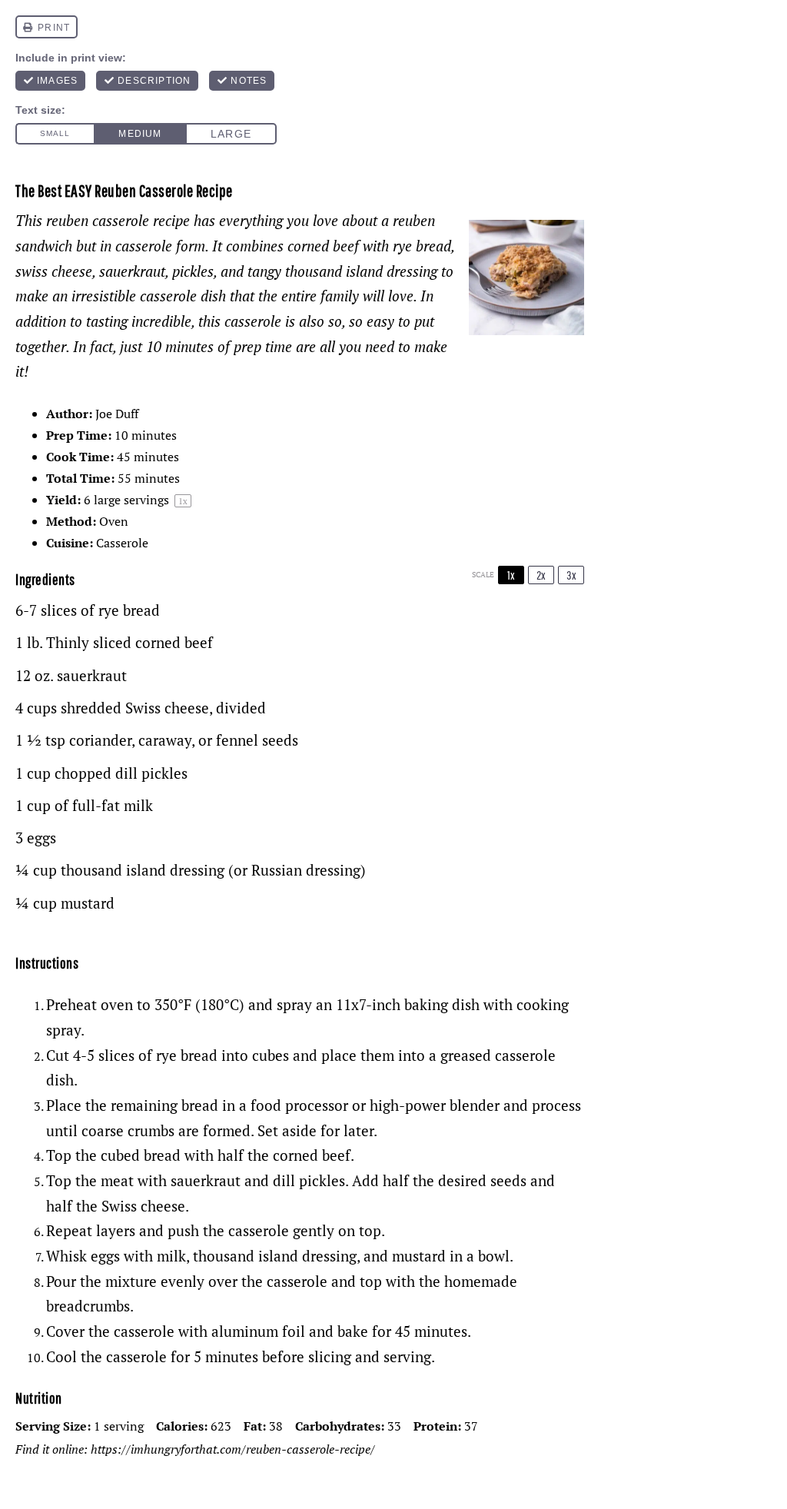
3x (571, 575)
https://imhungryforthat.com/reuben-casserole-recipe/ (233, 1449)
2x (541, 575)
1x (511, 575)
